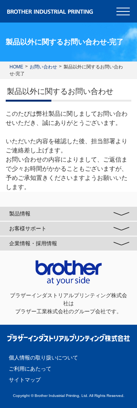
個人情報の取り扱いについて (43, 358)
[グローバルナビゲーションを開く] (123, 11)
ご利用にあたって (30, 369)
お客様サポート (27, 228)
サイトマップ (25, 380)
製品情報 (19, 213)
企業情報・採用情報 (33, 243)
